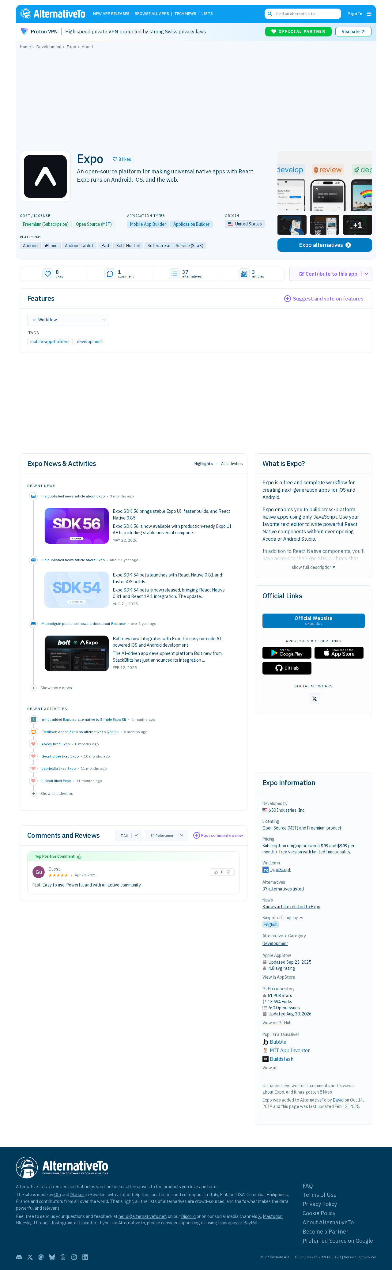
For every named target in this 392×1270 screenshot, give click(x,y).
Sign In (355, 14)
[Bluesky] (52, 1257)
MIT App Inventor (290, 1050)
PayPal (250, 1223)
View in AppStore (278, 977)
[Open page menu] (369, 14)
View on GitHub (277, 1023)
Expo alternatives (321, 244)
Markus (77, 1194)
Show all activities (56, 793)
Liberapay (227, 1223)
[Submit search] (270, 14)
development (89, 341)
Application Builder (191, 224)
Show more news (56, 687)
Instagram (61, 1223)
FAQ (308, 1185)
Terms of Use (320, 1194)
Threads (41, 1223)
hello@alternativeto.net (142, 1216)
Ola (57, 1194)
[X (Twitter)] (30, 1257)
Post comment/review (222, 835)
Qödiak (113, 731)
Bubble (278, 1042)
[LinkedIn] (85, 1257)
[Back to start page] (55, 13)
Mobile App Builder (148, 224)
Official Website (314, 620)
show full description (313, 567)
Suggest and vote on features (328, 299)
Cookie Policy (319, 1213)
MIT (106, 224)
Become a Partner (326, 1231)
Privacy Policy (320, 1204)
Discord (188, 1216)
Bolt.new (118, 623)
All (125, 835)
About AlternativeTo (328, 1222)
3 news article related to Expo (291, 906)
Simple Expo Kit (113, 719)
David (338, 1100)
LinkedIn (87, 1223)
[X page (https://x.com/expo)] (314, 698)
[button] (122, 159)
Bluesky (23, 1223)
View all (270, 1068)
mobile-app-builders (50, 341)
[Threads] (63, 1257)
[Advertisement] (196, 98)
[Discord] (19, 1257)
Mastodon (273, 1216)
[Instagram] (74, 1257)
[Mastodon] (41, 1257)
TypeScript (280, 869)
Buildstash (281, 1059)
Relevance (164, 835)
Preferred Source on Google (338, 1240)
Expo (100, 496)
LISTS (207, 14)
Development (275, 943)
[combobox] (303, 14)
